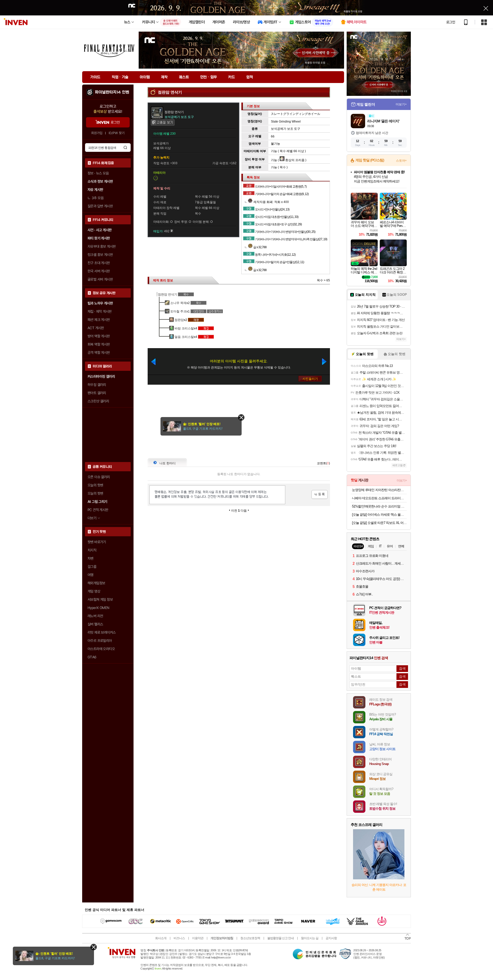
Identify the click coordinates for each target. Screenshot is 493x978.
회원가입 (96, 133)
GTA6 (92, 657)
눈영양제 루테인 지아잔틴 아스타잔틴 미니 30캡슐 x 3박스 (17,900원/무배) (379, 490)
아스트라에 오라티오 (101, 649)
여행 (90, 575)
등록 (319, 494)
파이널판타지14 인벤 (112, 92)
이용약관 (197, 938)
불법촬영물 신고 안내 (280, 938)
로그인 (450, 22)
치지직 (92, 550)
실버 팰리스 (95, 624)
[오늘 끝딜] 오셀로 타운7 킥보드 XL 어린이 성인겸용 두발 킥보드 (379, 523)
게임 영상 (94, 591)
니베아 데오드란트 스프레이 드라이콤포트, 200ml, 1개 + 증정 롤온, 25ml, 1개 (379, 498)
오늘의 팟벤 (95, 493)
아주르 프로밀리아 (100, 641)
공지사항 (331, 938)
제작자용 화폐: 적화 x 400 (271, 202)
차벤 (90, 558)
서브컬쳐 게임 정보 (100, 599)
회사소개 (160, 938)
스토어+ (401, 160)
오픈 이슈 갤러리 (99, 477)
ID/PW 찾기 (117, 133)
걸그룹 (92, 567)
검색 (125, 147)
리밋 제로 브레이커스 (102, 632)
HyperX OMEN (98, 608)
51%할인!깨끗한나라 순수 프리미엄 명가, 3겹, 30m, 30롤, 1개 (379, 506)
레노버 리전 (95, 616)
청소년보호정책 (250, 938)
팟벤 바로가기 (97, 542)
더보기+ (401, 104)
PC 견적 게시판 (98, 510)
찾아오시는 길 (309, 938)
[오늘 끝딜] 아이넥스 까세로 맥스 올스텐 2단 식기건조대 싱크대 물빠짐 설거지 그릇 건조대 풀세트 (379, 514)
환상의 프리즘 (295, 160)
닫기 (93, 947)
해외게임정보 (96, 583)
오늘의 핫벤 (95, 485)
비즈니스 (179, 938)
